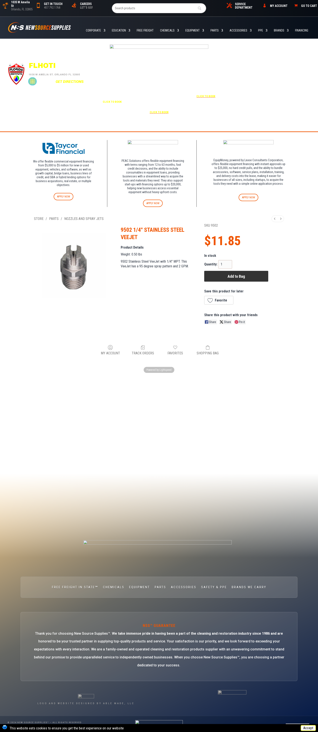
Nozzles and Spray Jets (84, 219)
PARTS (214, 30)
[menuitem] (275, 219)
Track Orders (143, 353)
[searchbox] (159, 8)
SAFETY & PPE (214, 587)
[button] (219, 300)
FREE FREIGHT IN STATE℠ (75, 587)
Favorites (175, 353)
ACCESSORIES (238, 30)
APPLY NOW (63, 196)
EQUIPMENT (192, 30)
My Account (110, 353)
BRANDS (279, 30)
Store (38, 219)
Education (119, 30)
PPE (260, 30)
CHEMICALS (167, 30)
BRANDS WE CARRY (249, 587)
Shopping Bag (208, 353)
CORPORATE (93, 30)
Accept (308, 728)
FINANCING (301, 30)
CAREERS (86, 4)
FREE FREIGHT (145, 30)
